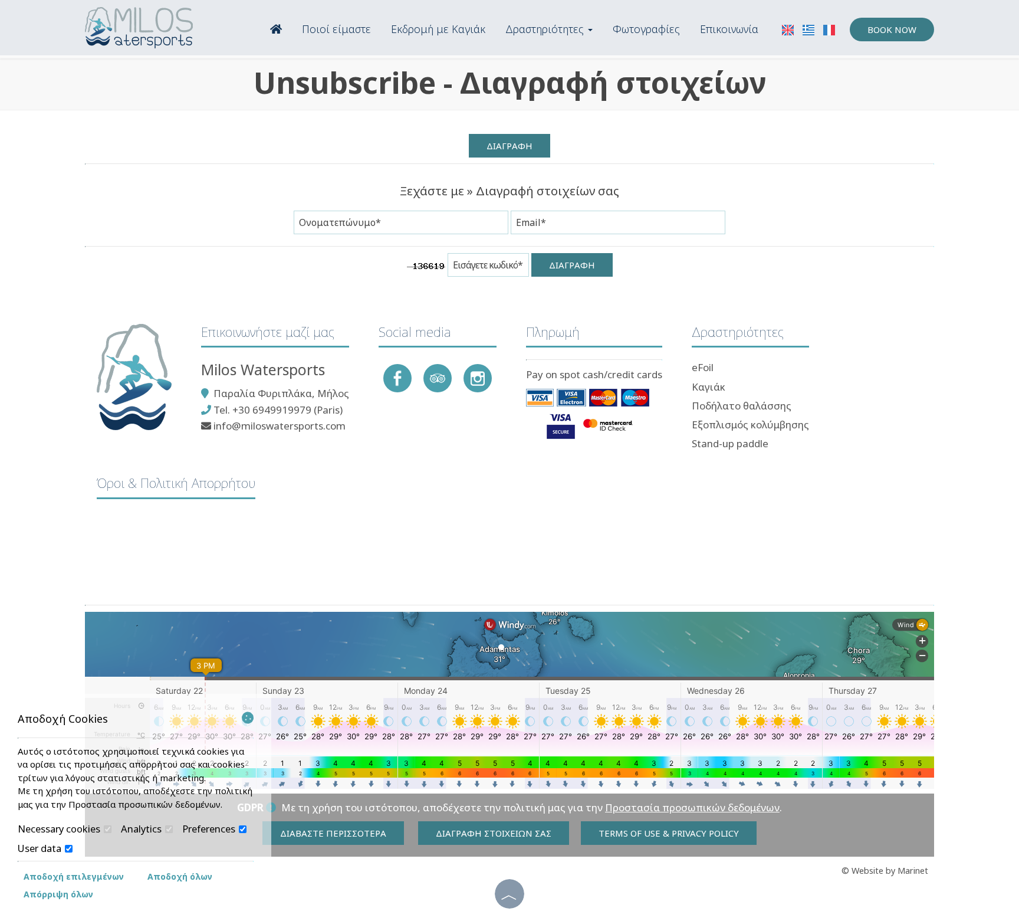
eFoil (703, 367)
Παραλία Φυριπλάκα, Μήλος (281, 393)
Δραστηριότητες (546, 29)
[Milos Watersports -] (139, 27)
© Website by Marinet (885, 870)
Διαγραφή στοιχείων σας (493, 833)
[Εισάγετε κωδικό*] (488, 268)
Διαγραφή (509, 146)
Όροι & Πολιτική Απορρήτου (176, 483)
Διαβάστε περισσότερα (333, 833)
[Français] (829, 29)
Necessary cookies (60, 828)
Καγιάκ (708, 387)
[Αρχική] (276, 27)
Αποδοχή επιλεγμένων (74, 876)
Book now (891, 29)
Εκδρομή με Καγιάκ (438, 29)
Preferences (210, 828)
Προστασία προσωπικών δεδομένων (692, 807)
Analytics (142, 828)
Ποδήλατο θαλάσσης (741, 405)
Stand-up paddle (730, 443)
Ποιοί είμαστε (336, 29)
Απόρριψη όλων (58, 894)
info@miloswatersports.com (279, 425)
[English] (789, 29)
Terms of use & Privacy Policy (669, 833)
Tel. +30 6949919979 (261, 410)
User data (41, 848)
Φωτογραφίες (646, 29)
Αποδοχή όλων (179, 876)
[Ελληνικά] (810, 29)
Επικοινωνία (729, 29)
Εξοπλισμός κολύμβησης (750, 424)
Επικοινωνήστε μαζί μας (267, 331)
